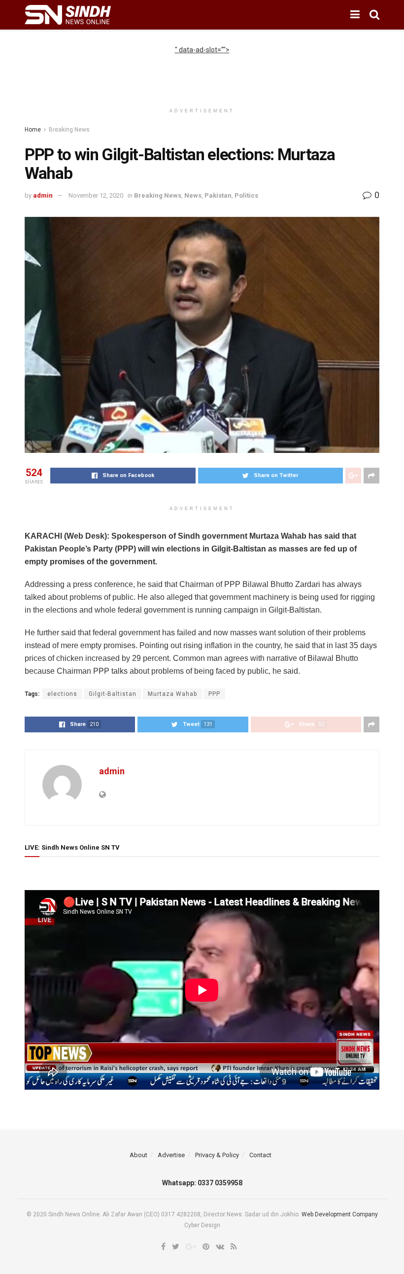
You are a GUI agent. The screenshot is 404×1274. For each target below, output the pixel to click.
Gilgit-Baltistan (112, 693)
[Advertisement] (202, 70)
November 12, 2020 (95, 195)
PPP (214, 693)
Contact (260, 1155)
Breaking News (69, 129)
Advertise (171, 1155)
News (193, 195)
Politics (246, 195)
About (138, 1155)
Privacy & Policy (217, 1155)
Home (33, 129)
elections (62, 693)
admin (43, 195)
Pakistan (218, 195)
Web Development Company (340, 1214)
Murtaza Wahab (172, 693)
